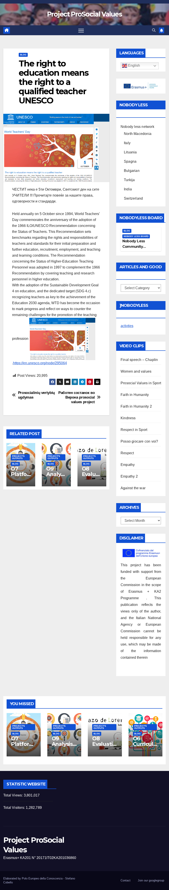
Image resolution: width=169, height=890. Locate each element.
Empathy (128, 465)
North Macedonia (137, 134)
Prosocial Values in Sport (141, 383)
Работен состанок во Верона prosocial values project (76, 397)
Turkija (129, 180)
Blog (23, 54)
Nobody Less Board (136, 236)
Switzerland (133, 198)
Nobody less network (137, 127)
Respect (127, 453)
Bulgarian (132, 171)
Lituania (130, 152)
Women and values (136, 371)
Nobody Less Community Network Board (135, 246)
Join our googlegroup (151, 880)
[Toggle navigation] (81, 30)
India (128, 189)
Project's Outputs (18, 457)
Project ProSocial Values (84, 14)
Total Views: (13, 795)
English (133, 66)
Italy (127, 143)
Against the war (133, 488)
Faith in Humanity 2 (136, 406)
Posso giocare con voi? (139, 441)
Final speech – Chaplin (139, 360)
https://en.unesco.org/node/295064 (40, 363)
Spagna (130, 161)
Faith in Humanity (135, 395)
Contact (125, 880)
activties (127, 326)
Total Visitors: (14, 807)
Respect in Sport (134, 430)
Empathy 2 (129, 476)
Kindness (128, 418)
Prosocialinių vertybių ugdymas (36, 394)
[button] (154, 30)
